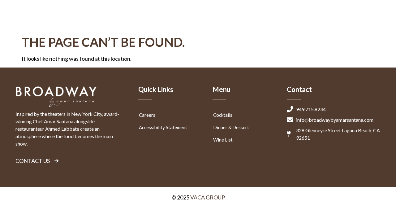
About (323, 19)
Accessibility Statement (163, 127)
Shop (296, 19)
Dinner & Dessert (231, 127)
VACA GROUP (207, 197)
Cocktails (222, 115)
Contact (356, 19)
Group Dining (220, 19)
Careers (147, 115)
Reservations (267, 19)
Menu (184, 19)
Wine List (223, 139)
